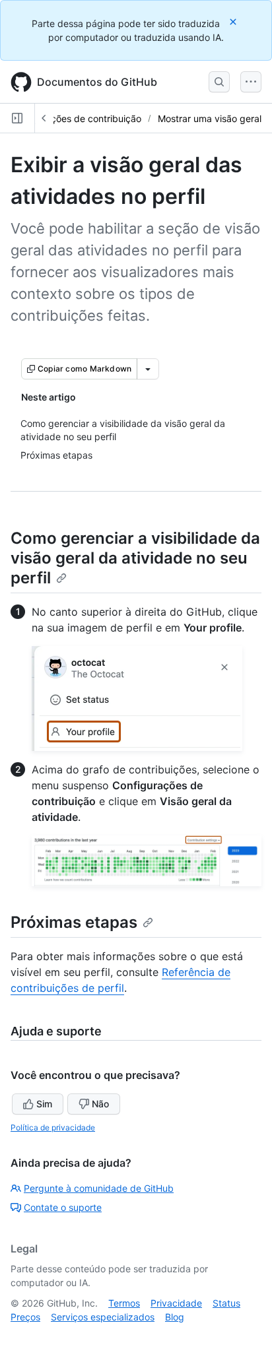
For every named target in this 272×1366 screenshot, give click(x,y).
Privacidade (176, 1303)
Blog (174, 1316)
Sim (44, 1103)
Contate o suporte (63, 1207)
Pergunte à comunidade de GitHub (99, 1188)
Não (100, 1103)
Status (226, 1303)
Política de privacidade (53, 1127)
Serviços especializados (102, 1316)
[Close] (234, 21)
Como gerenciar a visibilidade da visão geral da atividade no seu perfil (135, 558)
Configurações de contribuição (75, 118)
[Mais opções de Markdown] (148, 368)
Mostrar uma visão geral (209, 118)
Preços (25, 1316)
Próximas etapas (74, 922)
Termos (124, 1303)
